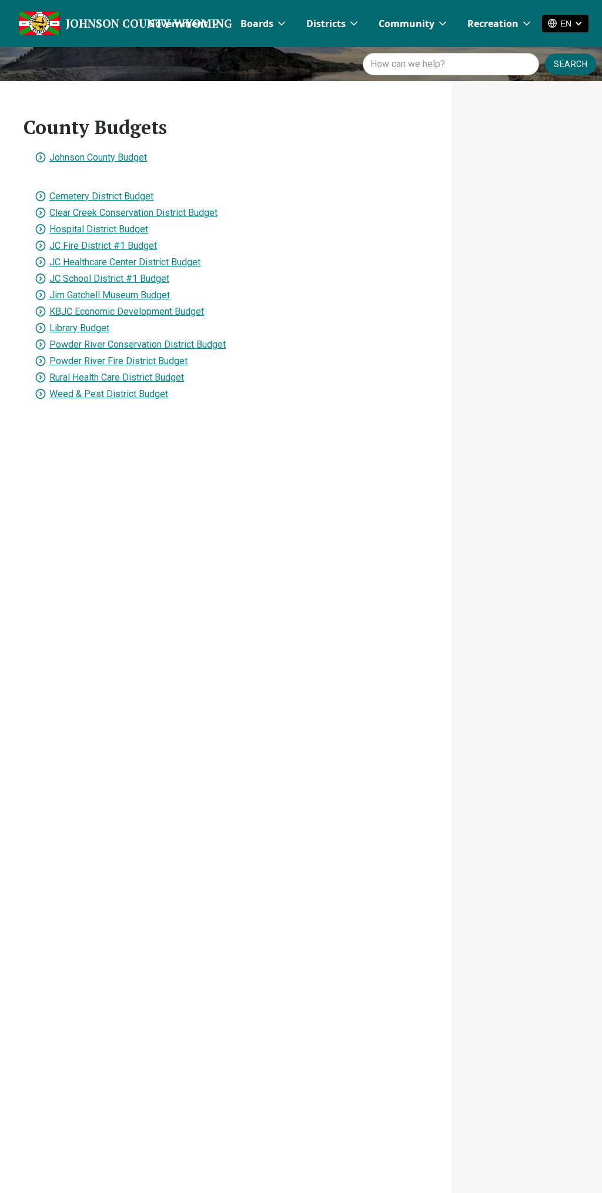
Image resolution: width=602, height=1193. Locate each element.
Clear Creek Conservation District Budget (133, 212)
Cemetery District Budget (101, 196)
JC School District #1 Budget (109, 278)
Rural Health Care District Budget (116, 377)
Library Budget (79, 328)
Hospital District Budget (98, 229)
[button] (185, 23)
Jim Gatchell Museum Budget (109, 295)
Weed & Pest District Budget (108, 393)
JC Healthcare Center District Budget (124, 262)
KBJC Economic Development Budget (126, 311)
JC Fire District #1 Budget (103, 245)
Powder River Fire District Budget (118, 360)
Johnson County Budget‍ (98, 157)
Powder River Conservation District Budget (137, 344)
